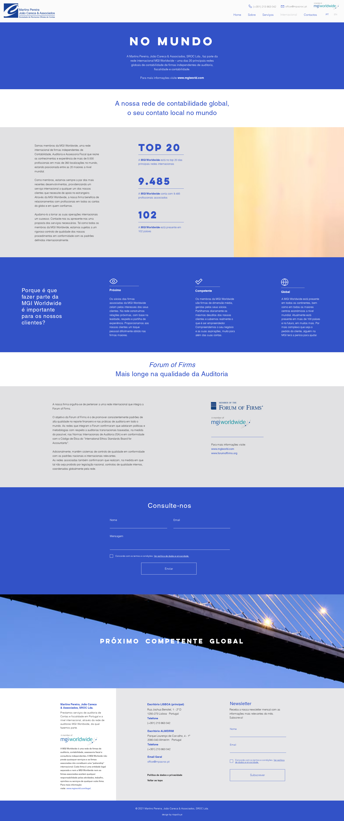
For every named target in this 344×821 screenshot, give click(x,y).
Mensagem (116, 536)
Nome (113, 520)
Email (176, 520)
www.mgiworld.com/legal (78, 788)
